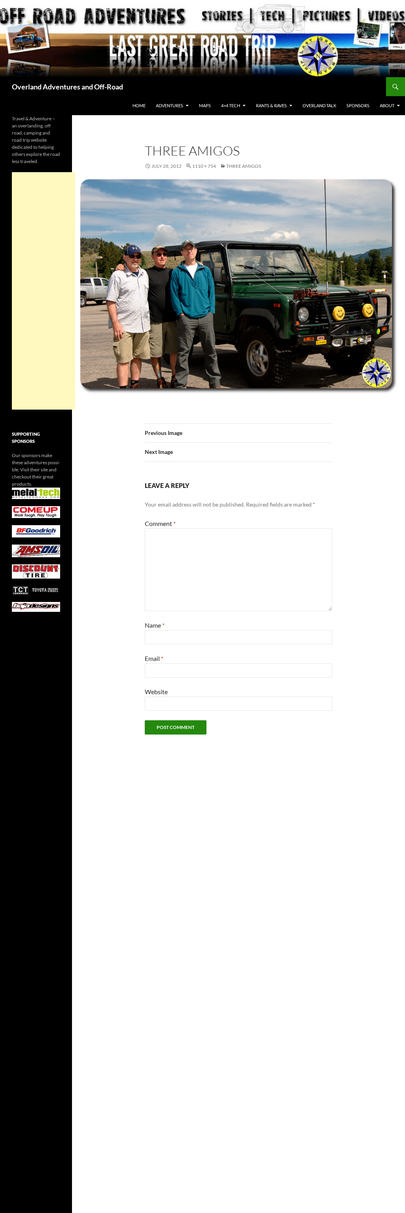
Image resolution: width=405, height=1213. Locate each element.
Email (154, 658)
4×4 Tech (230, 105)
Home (139, 105)
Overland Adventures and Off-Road (67, 86)
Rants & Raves (271, 105)
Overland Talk (319, 105)
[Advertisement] (43, 291)
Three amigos (243, 166)
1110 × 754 (204, 166)
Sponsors (357, 105)
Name (155, 625)
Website (156, 691)
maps (205, 105)
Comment (160, 523)
